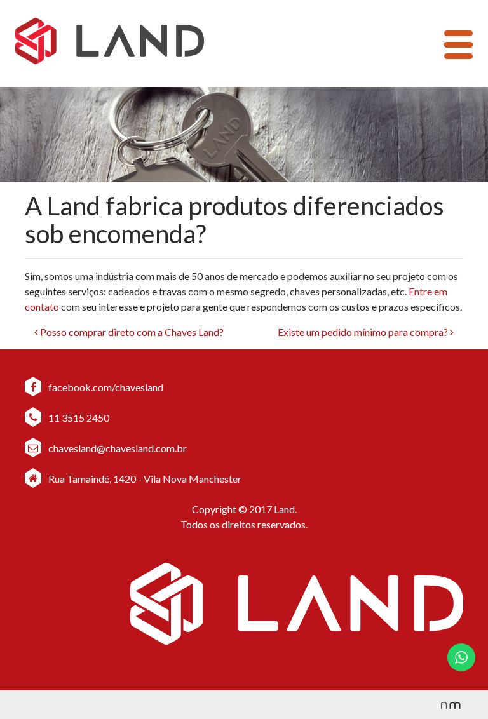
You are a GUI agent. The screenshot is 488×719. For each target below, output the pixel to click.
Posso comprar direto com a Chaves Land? (131, 332)
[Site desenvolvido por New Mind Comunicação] (444, 705)
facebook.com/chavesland (104, 387)
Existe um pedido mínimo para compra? (364, 332)
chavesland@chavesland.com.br (116, 448)
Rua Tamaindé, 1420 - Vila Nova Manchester (144, 479)
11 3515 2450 (77, 418)
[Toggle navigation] (458, 44)
